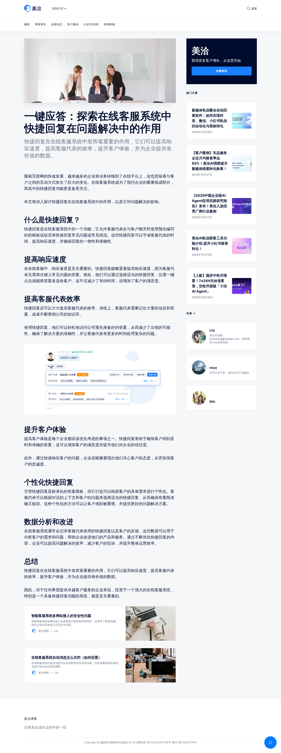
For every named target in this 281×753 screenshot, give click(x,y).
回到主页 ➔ (59, 8)
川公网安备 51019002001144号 (151, 742)
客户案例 (72, 24)
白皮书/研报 (91, 24)
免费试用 (221, 71)
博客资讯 (40, 24)
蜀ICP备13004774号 (184, 742)
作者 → (191, 313)
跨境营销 (109, 24)
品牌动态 (56, 24)
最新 (27, 24)
